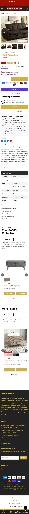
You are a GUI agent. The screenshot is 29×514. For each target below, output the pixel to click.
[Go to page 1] (13, 298)
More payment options (14, 93)
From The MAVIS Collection (8, 52)
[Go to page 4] (15, 374)
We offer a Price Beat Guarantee (10, 435)
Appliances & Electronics (14, 490)
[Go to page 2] (14, 298)
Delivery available (6, 438)
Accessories (15, 488)
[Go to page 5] (16, 374)
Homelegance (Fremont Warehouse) (12, 286)
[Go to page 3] (13, 374)
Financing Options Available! (10, 72)
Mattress (14, 486)
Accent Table (17, 485)
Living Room (9, 485)
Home (2, 13)
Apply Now (9, 102)
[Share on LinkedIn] (8, 141)
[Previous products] (2, 274)
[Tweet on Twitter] (5, 141)
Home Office (20, 486)
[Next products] (26, 274)
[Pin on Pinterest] (11, 141)
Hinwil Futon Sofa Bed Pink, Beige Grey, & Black (15, 361)
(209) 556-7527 (10, 75)
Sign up (23, 457)
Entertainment (7, 488)
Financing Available (10, 97)
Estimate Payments (18, 102)
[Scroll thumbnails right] (26, 47)
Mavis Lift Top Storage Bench (12, 285)
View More (7, 239)
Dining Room (7, 486)
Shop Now (9, 293)
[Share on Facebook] (2, 141)
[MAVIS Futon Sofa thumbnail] (3, 46)
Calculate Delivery (10, 134)
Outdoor (22, 488)
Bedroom (24, 485)
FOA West (5, 58)
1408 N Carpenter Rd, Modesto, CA (15, 430)
